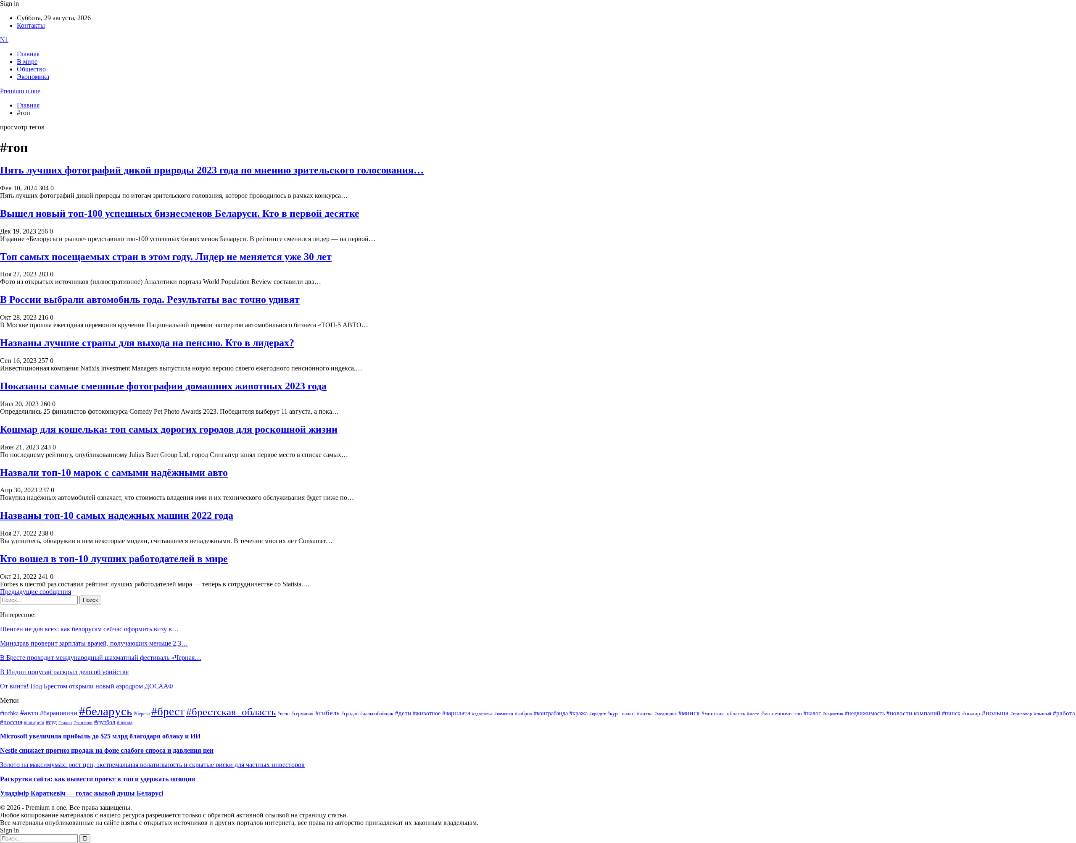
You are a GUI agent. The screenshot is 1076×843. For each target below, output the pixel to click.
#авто (29, 713)
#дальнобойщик (376, 714)
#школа (124, 722)
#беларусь (105, 711)
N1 (4, 39)
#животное (426, 713)
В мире (27, 61)
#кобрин (523, 714)
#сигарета (34, 722)
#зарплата (456, 713)
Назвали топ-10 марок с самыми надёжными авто (114, 472)
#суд (51, 722)
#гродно (350, 714)
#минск (689, 713)
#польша (995, 713)
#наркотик (833, 714)
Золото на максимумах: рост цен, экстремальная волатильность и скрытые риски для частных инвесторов (152, 764)
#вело (283, 714)
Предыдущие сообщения (35, 591)
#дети (403, 713)
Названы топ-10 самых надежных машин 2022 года (116, 515)
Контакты (31, 25)
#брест (168, 711)
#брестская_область (231, 711)
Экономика (33, 76)
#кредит (597, 713)
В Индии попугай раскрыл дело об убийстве (64, 671)
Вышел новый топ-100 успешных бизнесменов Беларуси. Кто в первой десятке (179, 213)
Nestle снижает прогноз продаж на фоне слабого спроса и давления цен (107, 750)
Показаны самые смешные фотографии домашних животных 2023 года (163, 386)
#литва (645, 714)
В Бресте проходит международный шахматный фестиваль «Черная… (100, 657)
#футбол (104, 722)
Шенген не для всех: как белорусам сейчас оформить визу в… (89, 629)
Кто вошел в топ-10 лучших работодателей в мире (114, 558)
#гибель (327, 713)
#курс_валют (621, 714)
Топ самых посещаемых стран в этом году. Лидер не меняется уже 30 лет (166, 256)
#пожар (971, 713)
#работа (1064, 713)
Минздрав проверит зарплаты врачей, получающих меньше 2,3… (94, 643)
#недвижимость (865, 713)
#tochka (9, 713)
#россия (11, 722)
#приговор (1021, 713)
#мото (753, 713)
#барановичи (58, 713)
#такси (65, 722)
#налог (812, 713)
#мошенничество (781, 713)
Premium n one (20, 91)
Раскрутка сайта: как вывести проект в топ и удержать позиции (97, 779)
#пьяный (1042, 713)
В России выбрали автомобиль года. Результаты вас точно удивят (150, 299)
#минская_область (723, 714)
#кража (579, 713)
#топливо (83, 722)
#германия (302, 714)
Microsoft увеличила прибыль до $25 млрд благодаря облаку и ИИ (100, 736)
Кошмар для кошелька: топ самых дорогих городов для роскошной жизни (169, 429)
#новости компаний (913, 713)
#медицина (665, 713)
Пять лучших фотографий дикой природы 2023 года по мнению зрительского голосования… (212, 170)
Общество (31, 69)
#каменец (503, 713)
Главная (28, 54)
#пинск (951, 713)
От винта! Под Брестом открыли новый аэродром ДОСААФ (87, 686)
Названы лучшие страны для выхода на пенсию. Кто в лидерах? (147, 342)
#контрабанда (551, 713)
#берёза (142, 714)
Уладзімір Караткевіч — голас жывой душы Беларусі (81, 793)
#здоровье (482, 713)
